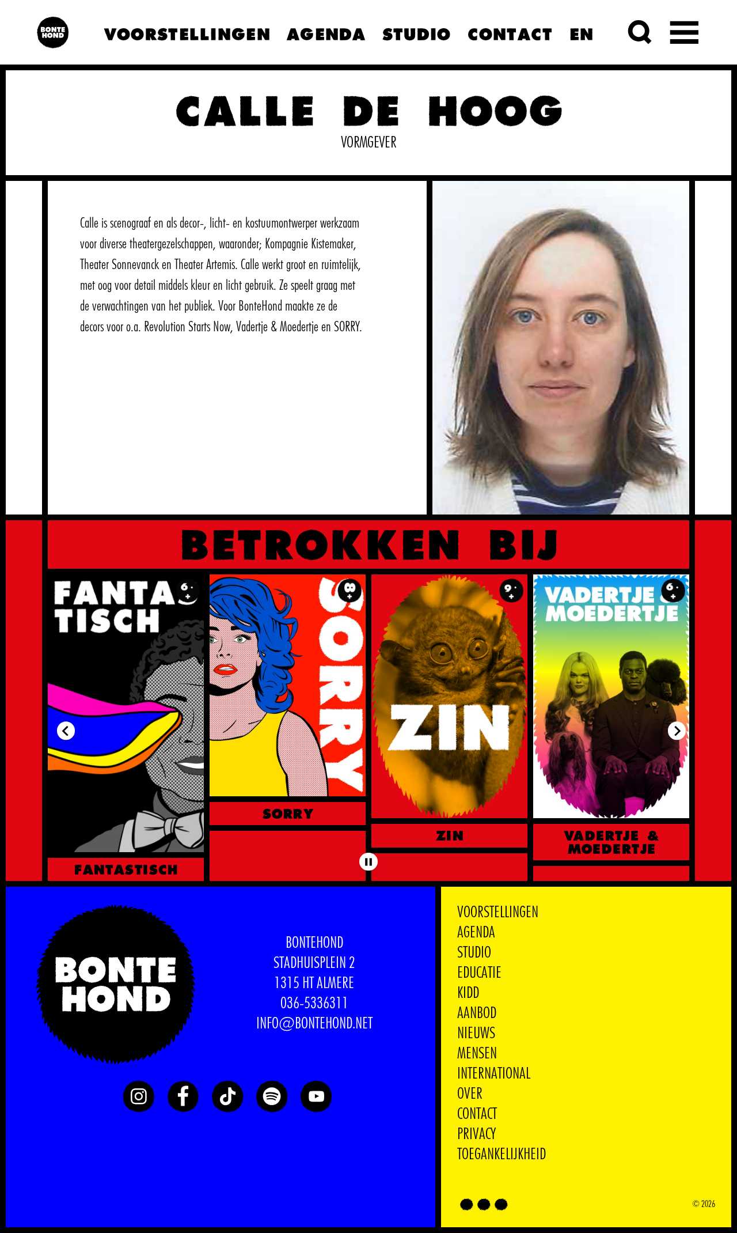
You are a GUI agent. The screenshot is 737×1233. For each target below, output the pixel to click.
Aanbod (476, 1013)
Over (470, 1094)
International (493, 1074)
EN (581, 32)
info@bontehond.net (314, 1024)
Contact (510, 32)
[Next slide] (677, 731)
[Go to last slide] (66, 731)
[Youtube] (316, 1096)
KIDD (468, 993)
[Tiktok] (227, 1096)
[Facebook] (183, 1096)
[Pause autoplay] (368, 862)
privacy (476, 1134)
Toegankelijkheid (501, 1155)
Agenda (326, 32)
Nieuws (476, 1034)
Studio (416, 32)
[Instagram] (139, 1096)
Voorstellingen (187, 32)
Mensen (477, 1054)
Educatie (479, 973)
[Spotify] (272, 1096)
